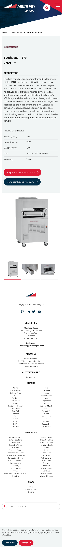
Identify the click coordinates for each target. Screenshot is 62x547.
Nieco (46, 408)
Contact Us (31, 377)
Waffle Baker (46, 473)
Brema (15, 403)
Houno (16, 426)
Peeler (46, 450)
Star (46, 419)
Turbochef (46, 424)
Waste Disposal (46, 476)
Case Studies (31, 489)
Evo (15, 416)
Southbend (46, 416)
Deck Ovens (15, 463)
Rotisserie (46, 460)
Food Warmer (16, 468)
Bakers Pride (15, 393)
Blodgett (15, 398)
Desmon (15, 414)
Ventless (46, 471)
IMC (46, 388)
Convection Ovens (15, 458)
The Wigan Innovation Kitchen (31, 361)
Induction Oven (46, 442)
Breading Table (15, 445)
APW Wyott (15, 390)
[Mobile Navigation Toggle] (57, 5)
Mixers (46, 448)
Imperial (46, 390)
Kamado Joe (46, 395)
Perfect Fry (46, 411)
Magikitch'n (46, 401)
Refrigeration (46, 458)
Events (31, 492)
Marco (46, 403)
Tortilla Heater (47, 468)
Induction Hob (46, 440)
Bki (15, 395)
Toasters (46, 466)
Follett (15, 421)
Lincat (46, 398)
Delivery (15, 466)
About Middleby (31, 358)
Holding (15, 476)
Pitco (46, 414)
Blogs (31, 487)
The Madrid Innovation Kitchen (31, 364)
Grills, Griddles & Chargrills (15, 473)
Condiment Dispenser (15, 455)
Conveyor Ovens (15, 460)
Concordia (15, 408)
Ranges (46, 455)
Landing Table (47, 445)
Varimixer (47, 426)
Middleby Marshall (46, 406)
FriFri (15, 424)
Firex (15, 419)
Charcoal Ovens (15, 450)
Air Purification (15, 437)
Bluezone (16, 401)
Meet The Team (31, 366)
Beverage (16, 442)
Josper (46, 393)
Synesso (46, 421)
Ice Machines (46, 437)
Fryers (15, 471)
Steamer (46, 463)
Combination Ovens (15, 453)
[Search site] (46, 7)
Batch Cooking (15, 440)
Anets (15, 388)
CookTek (15, 411)
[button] (12, 270)
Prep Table (46, 453)
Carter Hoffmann (15, 406)
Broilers (15, 448)
